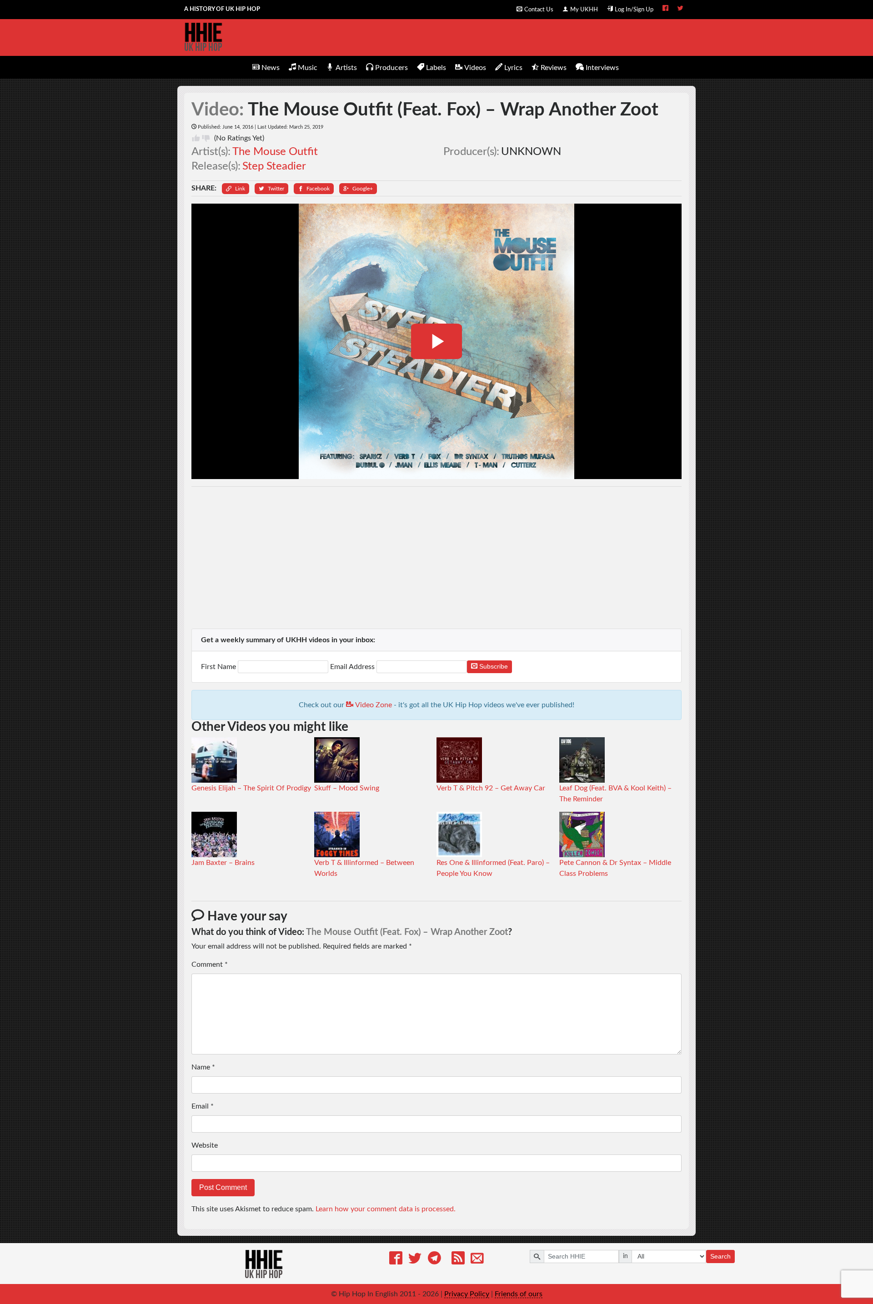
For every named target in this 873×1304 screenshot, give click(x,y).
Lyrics (513, 67)
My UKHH (584, 9)
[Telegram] (434, 1259)
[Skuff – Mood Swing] (337, 759)
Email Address (352, 666)
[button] (235, 188)
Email (202, 1106)
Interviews (602, 67)
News (270, 67)
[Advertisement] (436, 557)
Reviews (554, 67)
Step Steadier (274, 166)
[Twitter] (414, 1259)
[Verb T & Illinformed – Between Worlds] (337, 834)
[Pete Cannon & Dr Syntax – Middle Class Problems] (582, 834)
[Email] (477, 1259)
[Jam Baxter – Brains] (214, 834)
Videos (475, 67)
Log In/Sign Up (634, 9)
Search (720, 1256)
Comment (209, 964)
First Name (219, 666)
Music (307, 67)
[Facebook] (395, 1259)
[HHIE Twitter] (680, 9)
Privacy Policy (466, 1294)
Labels (436, 67)
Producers (391, 67)
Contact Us (538, 9)
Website (204, 1145)
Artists (346, 67)
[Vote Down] (206, 138)
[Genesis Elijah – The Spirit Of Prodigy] (214, 759)
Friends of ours (518, 1294)
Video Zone (372, 705)
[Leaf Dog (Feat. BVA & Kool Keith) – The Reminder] (582, 759)
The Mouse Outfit (275, 151)
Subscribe (492, 666)
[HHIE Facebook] (665, 9)
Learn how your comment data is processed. (386, 1209)
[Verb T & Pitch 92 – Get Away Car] (459, 759)
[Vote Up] (196, 138)
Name (203, 1067)
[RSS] (458, 1259)
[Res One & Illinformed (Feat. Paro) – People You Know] (459, 834)
